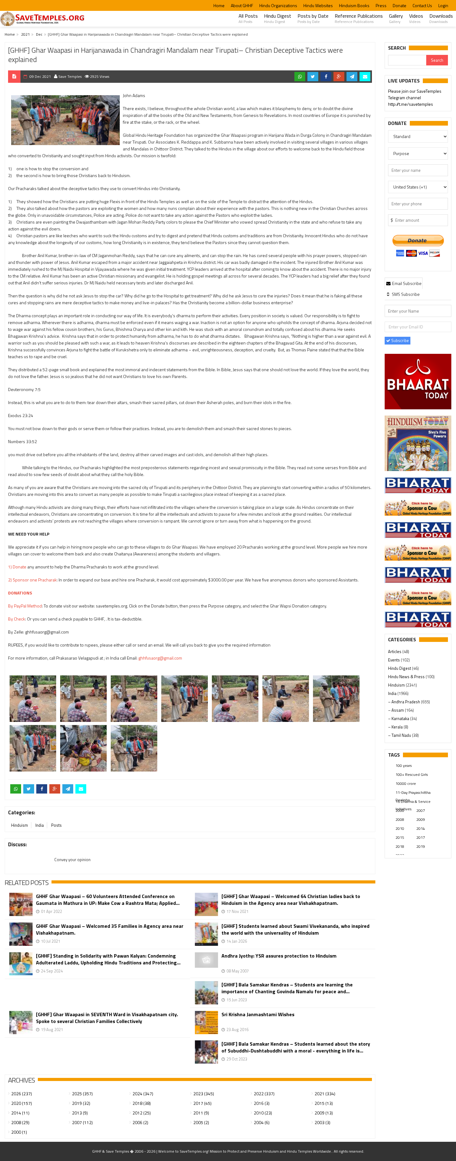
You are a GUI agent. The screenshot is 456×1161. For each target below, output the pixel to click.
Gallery (396, 18)
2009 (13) (324, 1113)
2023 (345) (203, 1093)
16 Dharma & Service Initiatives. (413, 801)
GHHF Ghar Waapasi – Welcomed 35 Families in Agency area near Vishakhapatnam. (109, 929)
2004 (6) (262, 1122)
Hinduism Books (354, 5)
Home (219, 5)
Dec (39, 34)
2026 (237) (21, 1093)
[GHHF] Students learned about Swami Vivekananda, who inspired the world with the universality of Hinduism (295, 929)
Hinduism (19, 825)
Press (381, 5)
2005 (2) (201, 1122)
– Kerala (396, 727)
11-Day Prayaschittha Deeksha (413, 793)
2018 (400, 846)
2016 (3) (262, 1103)
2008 (400, 819)
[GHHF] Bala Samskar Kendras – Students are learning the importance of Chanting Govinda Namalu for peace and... (287, 988)
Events (394, 660)
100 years (404, 765)
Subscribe (399, 340)
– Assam (396, 710)
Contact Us (422, 5)
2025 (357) (82, 1093)
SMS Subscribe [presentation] (405, 294)
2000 (400, 810)
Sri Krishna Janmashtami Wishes (257, 1014)
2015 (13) (324, 1103)
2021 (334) (325, 1093)
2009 (420, 819)
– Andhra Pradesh (404, 702)
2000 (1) (19, 1132)
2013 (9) (80, 1113)
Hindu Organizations (278, 5)
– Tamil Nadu (400, 735)
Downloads (441, 18)
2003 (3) (322, 1122)
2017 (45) (202, 1103)
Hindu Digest (277, 18)
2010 (400, 828)
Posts (56, 825)
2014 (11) (20, 1113)
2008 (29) (20, 1122)
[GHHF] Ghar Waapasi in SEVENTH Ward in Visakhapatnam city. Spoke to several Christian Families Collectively (107, 1018)
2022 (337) (264, 1093)
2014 (420, 828)
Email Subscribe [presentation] (406, 283)
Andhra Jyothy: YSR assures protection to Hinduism (279, 955)
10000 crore (406, 783)
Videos (416, 18)
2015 (400, 837)
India (39, 825)
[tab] (403, 283)
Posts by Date (313, 18)
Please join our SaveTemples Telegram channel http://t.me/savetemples (414, 88)
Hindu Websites (318, 5)
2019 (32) (81, 1103)
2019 (420, 846)
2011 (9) (201, 1113)
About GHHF (242, 5)
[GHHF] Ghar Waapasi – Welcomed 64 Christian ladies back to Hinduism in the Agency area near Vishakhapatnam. (290, 899)
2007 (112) (82, 1122)
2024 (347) (142, 1093)
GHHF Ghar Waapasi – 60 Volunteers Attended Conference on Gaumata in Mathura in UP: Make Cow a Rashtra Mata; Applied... (108, 899)
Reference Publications (359, 18)
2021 (25, 34)
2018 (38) (141, 1103)
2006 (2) (140, 1122)
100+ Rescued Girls (412, 774)
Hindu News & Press (407, 677)
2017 (420, 837)
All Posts (248, 18)
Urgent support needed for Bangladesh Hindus (424, 98)
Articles (395, 651)
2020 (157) (21, 1103)
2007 (420, 810)
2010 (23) (263, 1113)
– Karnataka (399, 718)
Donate (399, 5)
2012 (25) (141, 1113)
